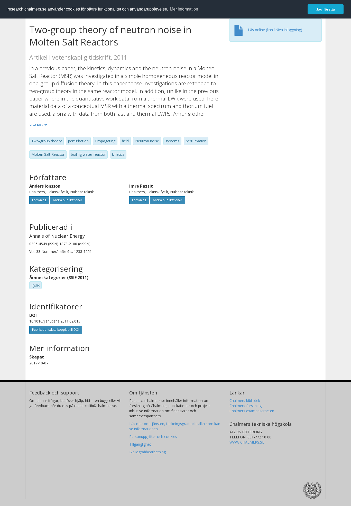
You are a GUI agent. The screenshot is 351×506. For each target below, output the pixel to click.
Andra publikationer (67, 200)
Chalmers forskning (245, 405)
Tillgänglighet (140, 444)
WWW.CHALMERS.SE (246, 442)
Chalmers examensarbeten (251, 410)
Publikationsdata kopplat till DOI (55, 329)
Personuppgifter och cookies (153, 436)
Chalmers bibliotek (244, 400)
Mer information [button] (184, 9)
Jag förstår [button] (325, 9)
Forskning (39, 200)
